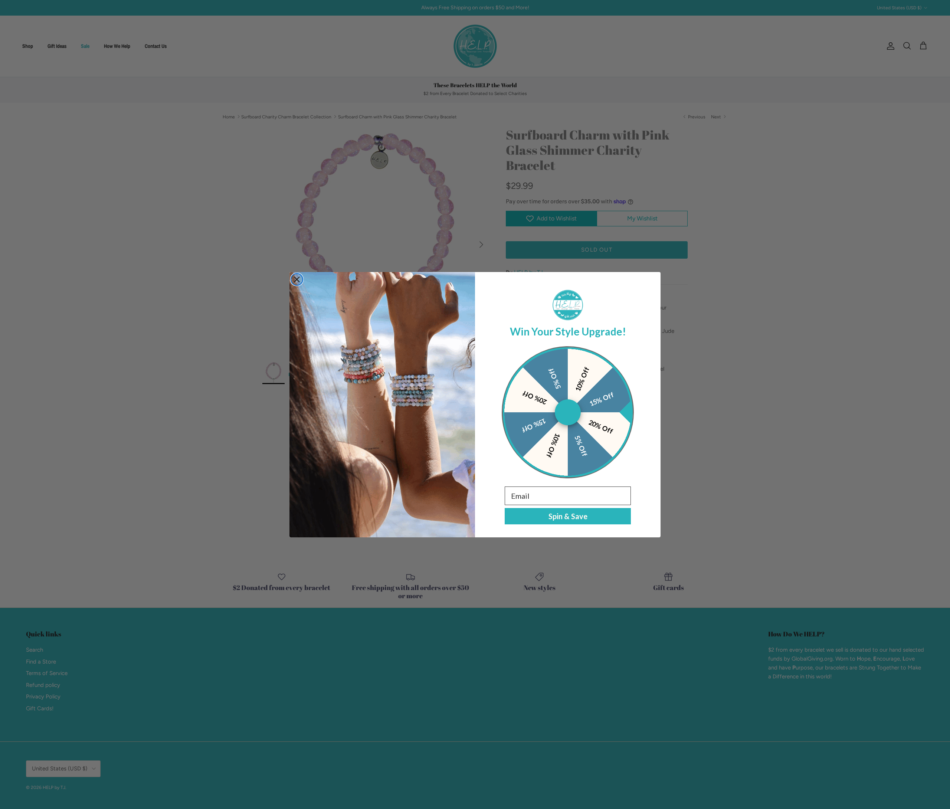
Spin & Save (567, 516)
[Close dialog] (297, 279)
